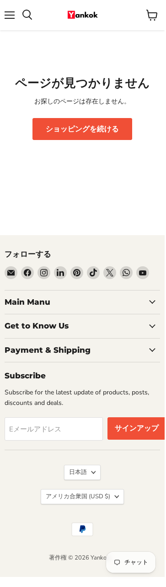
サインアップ (137, 428)
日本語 (78, 472)
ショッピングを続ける (82, 129)
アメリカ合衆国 (78, 496)
